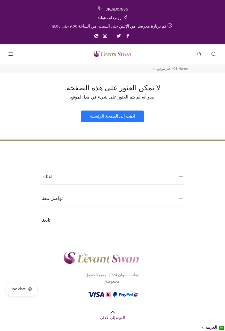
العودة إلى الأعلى (112, 318)
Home (183, 69)
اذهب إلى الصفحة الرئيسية (112, 116)
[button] (212, 328)
